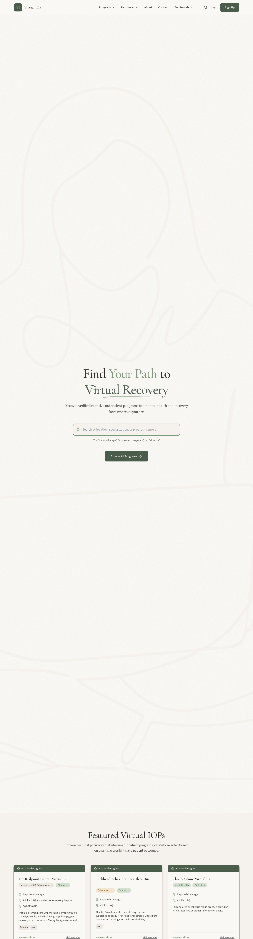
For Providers (183, 7)
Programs (105, 7)
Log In (214, 7)
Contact (163, 7)
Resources (128, 7)
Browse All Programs (124, 456)
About (148, 7)
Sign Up (230, 7)
